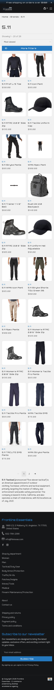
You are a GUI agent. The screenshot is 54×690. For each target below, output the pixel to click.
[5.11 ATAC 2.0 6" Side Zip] (14, 227)
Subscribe (27, 659)
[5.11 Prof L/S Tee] (14, 65)
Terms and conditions (12, 625)
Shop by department (11, 554)
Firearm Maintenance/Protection (17, 592)
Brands (14, 17)
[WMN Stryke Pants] (40, 434)
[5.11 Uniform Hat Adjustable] (40, 227)
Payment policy (9, 621)
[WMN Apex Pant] (40, 146)
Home (5, 17)
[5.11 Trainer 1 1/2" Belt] (14, 186)
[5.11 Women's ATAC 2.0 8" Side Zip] (14, 353)
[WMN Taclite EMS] (40, 395)
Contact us (7, 604)
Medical (5, 588)
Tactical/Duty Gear (11, 566)
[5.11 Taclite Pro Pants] (14, 395)
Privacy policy (8, 617)
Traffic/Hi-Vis (8, 575)
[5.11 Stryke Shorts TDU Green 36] (40, 269)
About (5, 600)
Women (5, 558)
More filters (28, 48)
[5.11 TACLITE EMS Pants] (14, 434)
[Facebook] (3, 545)
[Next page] (35, 474)
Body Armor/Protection (13, 571)
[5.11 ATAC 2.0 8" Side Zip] (14, 104)
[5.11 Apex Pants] (14, 311)
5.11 (23, 17)
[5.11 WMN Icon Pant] (14, 269)
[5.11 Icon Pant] (40, 65)
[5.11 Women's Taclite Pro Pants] (40, 353)
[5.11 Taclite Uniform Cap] (40, 104)
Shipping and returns (11, 613)
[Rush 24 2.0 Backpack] (40, 186)
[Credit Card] (50, 680)
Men (4, 562)
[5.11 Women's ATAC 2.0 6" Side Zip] (40, 311)
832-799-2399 (12, 534)
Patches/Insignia (9, 579)
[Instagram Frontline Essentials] (7, 545)
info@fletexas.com (14, 539)
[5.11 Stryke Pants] (14, 146)
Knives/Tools (8, 583)
